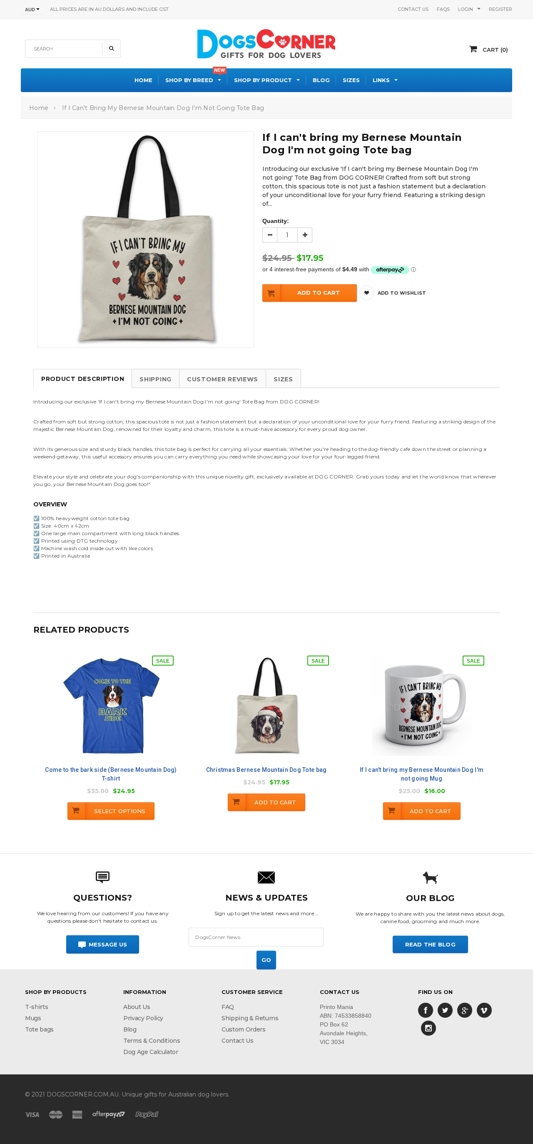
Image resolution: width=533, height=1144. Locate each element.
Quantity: (275, 221)
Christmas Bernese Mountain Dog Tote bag (266, 769)
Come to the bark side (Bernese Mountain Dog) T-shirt (111, 774)
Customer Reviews (222, 379)
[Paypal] (147, 1114)
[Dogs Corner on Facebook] (425, 1010)
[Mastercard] (55, 1114)
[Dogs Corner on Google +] (464, 1010)
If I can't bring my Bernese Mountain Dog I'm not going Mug (421, 774)
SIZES (283, 379)
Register (500, 9)
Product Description (82, 379)
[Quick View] (101, 713)
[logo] (266, 42)
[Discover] (108, 1114)
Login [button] (465, 9)
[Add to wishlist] (120, 712)
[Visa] (32, 1114)
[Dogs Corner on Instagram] (428, 1027)
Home (38, 108)
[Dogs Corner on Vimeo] (484, 1010)
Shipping (155, 379)
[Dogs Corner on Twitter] (445, 1010)
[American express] (77, 1114)
